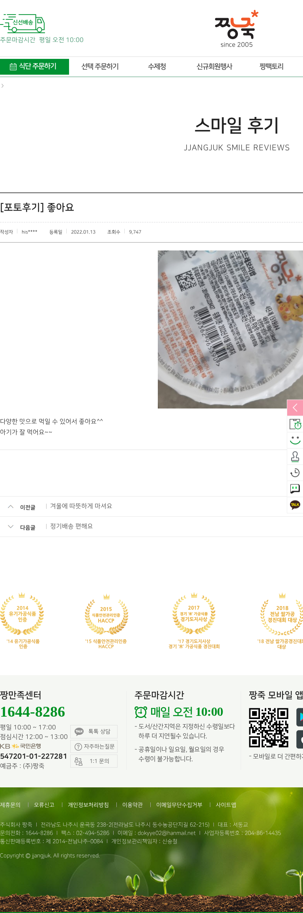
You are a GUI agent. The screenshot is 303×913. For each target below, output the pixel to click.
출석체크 (295, 456)
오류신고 (44, 805)
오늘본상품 (295, 473)
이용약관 (132, 805)
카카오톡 (295, 505)
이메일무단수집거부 (179, 805)
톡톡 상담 (99, 731)
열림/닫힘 (295, 408)
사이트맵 (226, 805)
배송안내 (295, 424)
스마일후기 (295, 440)
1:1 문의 (295, 489)
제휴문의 (10, 805)
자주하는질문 (99, 746)
